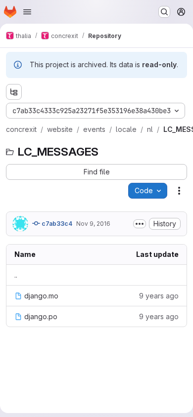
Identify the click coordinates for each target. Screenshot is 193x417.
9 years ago (159, 296)
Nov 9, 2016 (93, 223)
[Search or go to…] (164, 12)
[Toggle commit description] (139, 223)
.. (15, 275)
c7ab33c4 (56, 223)
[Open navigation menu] (27, 12)
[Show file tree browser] (14, 92)
